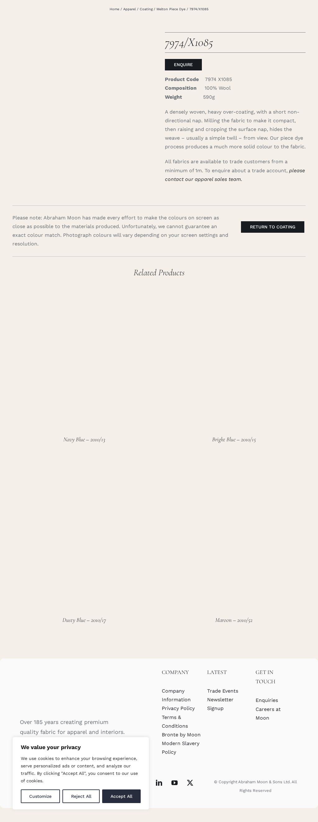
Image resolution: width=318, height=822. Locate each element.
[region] (80, 773)
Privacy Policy (178, 708)
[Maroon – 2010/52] (234, 468)
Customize (40, 796)
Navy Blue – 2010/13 (84, 439)
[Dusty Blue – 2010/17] (84, 468)
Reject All (81, 796)
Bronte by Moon (181, 735)
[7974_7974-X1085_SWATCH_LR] (82, 102)
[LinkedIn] (159, 783)
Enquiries (267, 700)
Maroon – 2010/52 (233, 619)
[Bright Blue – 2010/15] (234, 287)
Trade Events (222, 691)
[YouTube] (174, 783)
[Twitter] (190, 783)
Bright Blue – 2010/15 (234, 439)
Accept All (121, 796)
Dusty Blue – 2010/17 (84, 619)
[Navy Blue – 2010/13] (84, 287)
